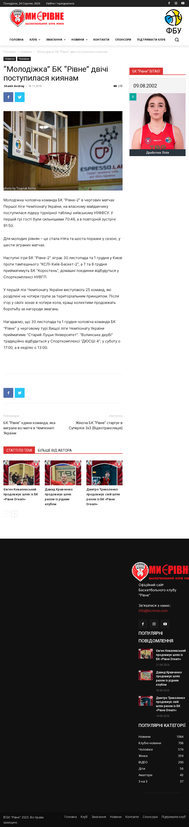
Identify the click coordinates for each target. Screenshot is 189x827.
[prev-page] (6, 514)
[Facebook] (169, 3)
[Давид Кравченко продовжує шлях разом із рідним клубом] (63, 472)
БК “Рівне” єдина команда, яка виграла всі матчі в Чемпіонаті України (29, 428)
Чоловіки (24, 58)
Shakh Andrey (14, 86)
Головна (9, 52)
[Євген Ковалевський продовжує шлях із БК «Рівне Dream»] (21, 472)
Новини (26, 52)
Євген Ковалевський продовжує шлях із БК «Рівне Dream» (20, 494)
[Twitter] (20, 97)
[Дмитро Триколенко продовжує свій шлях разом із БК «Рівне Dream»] (104, 472)
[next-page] (14, 514)
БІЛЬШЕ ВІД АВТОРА (55, 450)
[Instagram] (176, 3)
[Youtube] (183, 3)
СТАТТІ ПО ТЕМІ (19, 450)
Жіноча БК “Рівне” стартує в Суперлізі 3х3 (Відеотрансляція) (96, 425)
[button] (176, 39)
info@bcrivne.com (153, 610)
